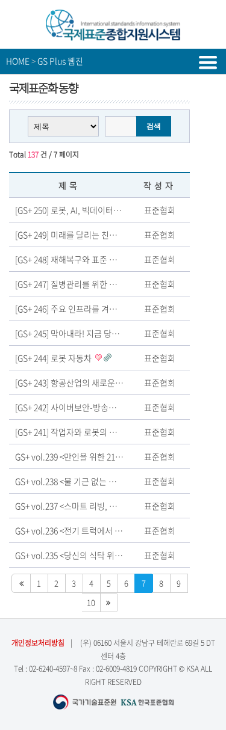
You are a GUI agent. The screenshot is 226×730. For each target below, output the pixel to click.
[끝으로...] (108, 602)
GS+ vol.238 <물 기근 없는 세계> (72, 481)
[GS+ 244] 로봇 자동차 (54, 358)
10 (91, 602)
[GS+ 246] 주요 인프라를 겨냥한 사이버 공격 (92, 308)
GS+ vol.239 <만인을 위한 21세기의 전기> (88, 456)
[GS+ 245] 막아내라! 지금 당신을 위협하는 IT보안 (101, 333)
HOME (18, 61)
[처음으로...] (21, 583)
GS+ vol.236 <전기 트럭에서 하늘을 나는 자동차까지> (108, 530)
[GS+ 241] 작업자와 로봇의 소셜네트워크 (86, 432)
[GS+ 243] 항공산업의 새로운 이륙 (74, 382)
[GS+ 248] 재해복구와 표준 (62, 259)
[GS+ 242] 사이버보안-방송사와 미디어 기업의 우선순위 (112, 407)
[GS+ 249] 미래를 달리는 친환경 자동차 (83, 235)
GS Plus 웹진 (60, 61)
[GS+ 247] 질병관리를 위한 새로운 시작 (83, 284)
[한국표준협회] (113, 35)
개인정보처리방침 (37, 642)
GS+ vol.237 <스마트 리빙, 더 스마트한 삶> (90, 506)
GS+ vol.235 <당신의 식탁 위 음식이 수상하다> (97, 555)
